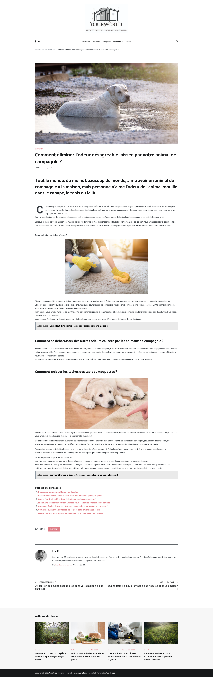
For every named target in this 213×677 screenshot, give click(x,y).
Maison (128, 41)
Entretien (96, 41)
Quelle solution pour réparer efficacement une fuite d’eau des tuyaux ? (70, 513)
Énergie (106, 41)
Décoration (86, 41)
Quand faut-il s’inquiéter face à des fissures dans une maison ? (67, 499)
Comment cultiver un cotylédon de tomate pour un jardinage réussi (69, 510)
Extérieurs (117, 41)
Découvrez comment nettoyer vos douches (58, 492)
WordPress (110, 673)
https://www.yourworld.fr (63, 565)
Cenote (82, 673)
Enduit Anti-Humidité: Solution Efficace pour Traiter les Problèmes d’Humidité (74, 503)
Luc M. (37, 168)
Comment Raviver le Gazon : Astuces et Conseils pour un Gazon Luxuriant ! (72, 506)
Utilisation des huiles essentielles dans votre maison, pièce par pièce (70, 495)
